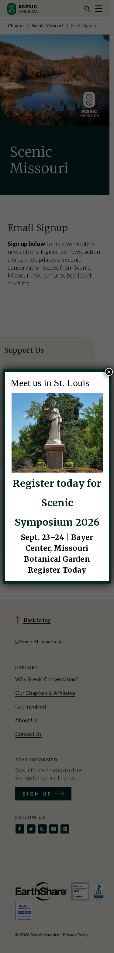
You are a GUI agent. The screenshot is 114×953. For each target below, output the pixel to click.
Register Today (57, 570)
